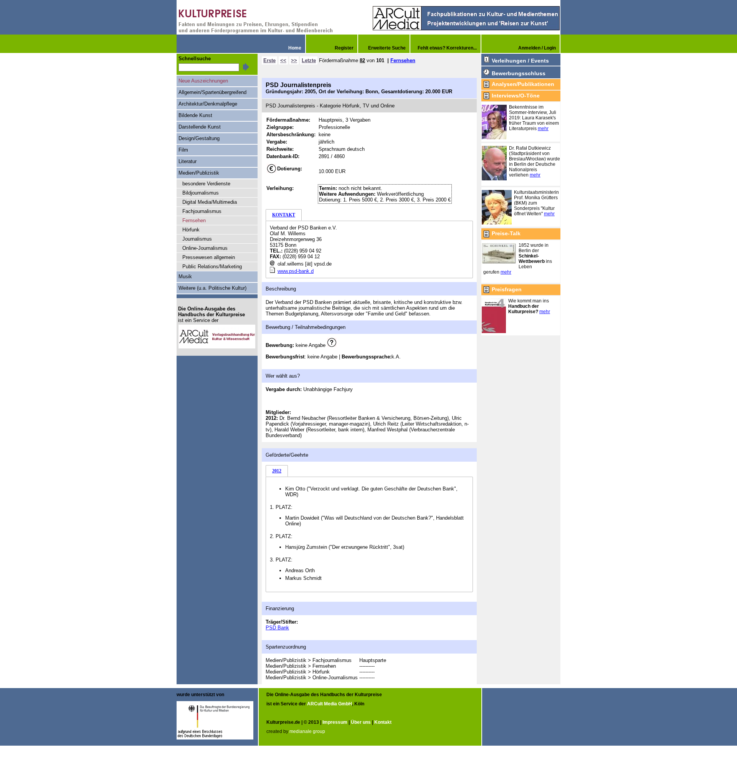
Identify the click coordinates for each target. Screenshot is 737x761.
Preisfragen (507, 289)
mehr (543, 128)
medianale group (307, 731)
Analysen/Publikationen (523, 84)
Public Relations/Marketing (212, 266)
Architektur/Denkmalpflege (207, 104)
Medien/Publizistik (198, 173)
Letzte (309, 60)
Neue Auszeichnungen (203, 81)
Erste (269, 60)
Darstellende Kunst (199, 127)
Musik (185, 276)
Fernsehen (402, 60)
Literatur (187, 161)
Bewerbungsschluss (518, 73)
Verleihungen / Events (520, 61)
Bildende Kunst (195, 115)
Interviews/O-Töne (516, 95)
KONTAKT (283, 215)
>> (294, 60)
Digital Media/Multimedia (209, 202)
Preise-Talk (506, 233)
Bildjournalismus (200, 193)
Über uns (361, 722)
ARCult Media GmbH (329, 704)
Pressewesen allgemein (208, 257)
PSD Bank (277, 628)
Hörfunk (191, 230)
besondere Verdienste (206, 184)
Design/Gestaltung (199, 138)
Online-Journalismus (205, 248)
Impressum (334, 722)
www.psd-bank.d (296, 271)
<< (283, 60)
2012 (276, 471)
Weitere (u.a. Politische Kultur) (212, 288)
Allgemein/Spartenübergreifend (212, 92)
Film (183, 150)
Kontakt (383, 722)
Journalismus (197, 239)
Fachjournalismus (201, 211)
